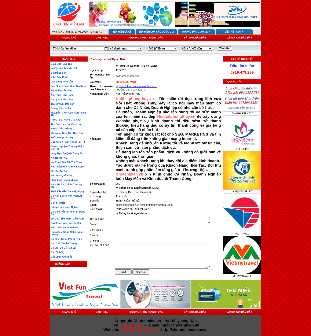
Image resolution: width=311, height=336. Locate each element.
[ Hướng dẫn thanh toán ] (130, 89)
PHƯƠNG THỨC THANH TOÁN (146, 37)
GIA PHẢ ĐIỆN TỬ (242, 113)
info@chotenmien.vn (127, 204)
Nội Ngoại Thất (116, 59)
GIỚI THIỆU (102, 37)
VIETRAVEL (242, 233)
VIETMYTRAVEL (242, 276)
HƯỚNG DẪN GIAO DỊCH (196, 31)
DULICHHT (242, 149)
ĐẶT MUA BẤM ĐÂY (195, 37)
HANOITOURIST (242, 191)
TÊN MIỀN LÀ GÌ (122, 31)
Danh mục (97, 59)
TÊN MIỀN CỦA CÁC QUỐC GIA (156, 31)
